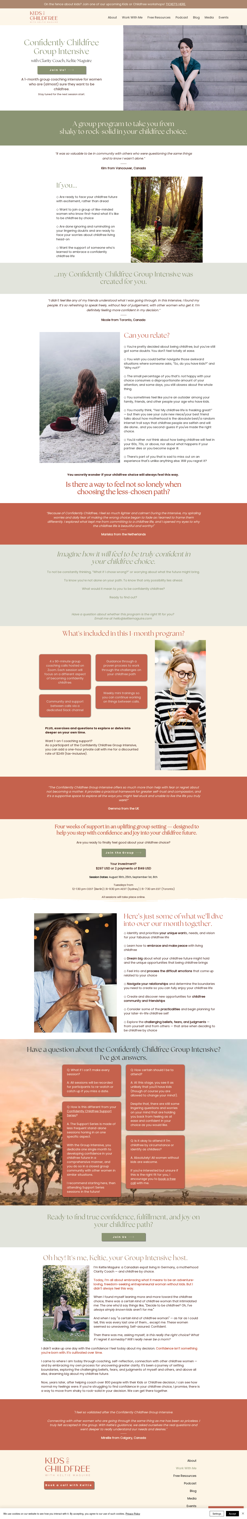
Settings (217, 1513)
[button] (132, 17)
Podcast (190, 1483)
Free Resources (184, 1476)
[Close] (243, 1513)
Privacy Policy (133, 1513)
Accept (232, 1513)
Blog (193, 1491)
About (191, 1461)
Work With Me (186, 1468)
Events (191, 1506)
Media (191, 1498)
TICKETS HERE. (176, 4)
